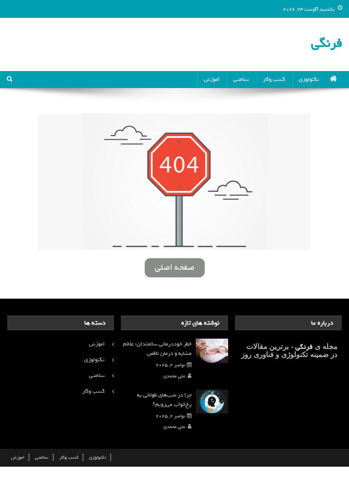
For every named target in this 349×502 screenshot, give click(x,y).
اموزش (212, 79)
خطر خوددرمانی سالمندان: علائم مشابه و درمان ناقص (157, 348)
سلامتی (241, 79)
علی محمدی (174, 376)
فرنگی (326, 43)
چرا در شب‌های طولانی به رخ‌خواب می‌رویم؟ (164, 400)
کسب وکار (274, 79)
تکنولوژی (309, 79)
